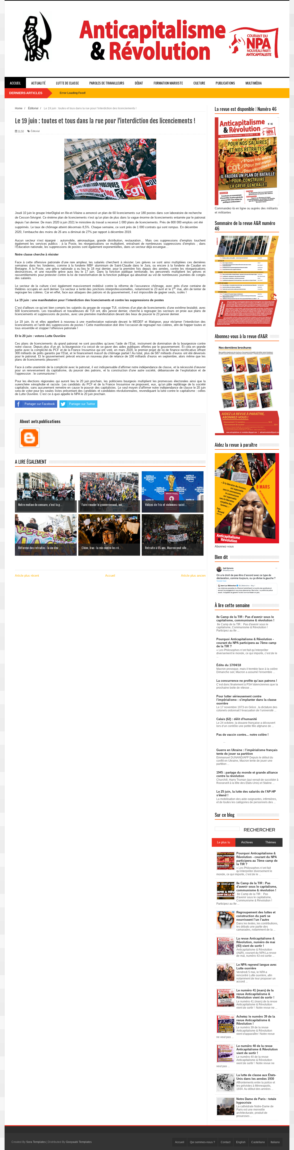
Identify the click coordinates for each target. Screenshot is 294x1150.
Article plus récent (27, 575)
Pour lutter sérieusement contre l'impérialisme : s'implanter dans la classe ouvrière (246, 700)
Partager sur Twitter (82, 404)
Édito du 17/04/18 (228, 665)
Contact (225, 1142)
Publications (225, 82)
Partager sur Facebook (40, 404)
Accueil (15, 82)
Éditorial (35, 131)
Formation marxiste (168, 82)
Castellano (258, 1142)
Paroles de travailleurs (106, 82)
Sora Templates (36, 1142)
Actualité (38, 82)
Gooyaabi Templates (79, 1142)
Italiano (275, 1142)
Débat (139, 82)
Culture (199, 82)
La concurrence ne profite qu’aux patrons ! (246, 680)
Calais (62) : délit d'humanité (236, 719)
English (241, 1142)
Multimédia (254, 82)
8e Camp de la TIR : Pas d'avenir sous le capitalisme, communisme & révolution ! (245, 618)
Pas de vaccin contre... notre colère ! (242, 734)
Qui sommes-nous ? (202, 1142)
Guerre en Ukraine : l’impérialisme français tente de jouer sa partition (246, 751)
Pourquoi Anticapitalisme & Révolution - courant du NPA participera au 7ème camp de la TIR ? (246, 642)
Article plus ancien (193, 575)
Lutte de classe (67, 82)
